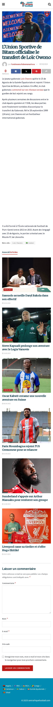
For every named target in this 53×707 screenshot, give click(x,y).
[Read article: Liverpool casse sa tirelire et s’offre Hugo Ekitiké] (26, 526)
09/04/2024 (43, 64)
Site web (6, 644)
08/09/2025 (6, 404)
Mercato (8, 290)
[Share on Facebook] (16, 71)
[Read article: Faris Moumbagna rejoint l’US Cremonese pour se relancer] (26, 425)
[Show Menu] (3, 4)
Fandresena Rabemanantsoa (23, 64)
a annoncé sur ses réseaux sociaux (27, 89)
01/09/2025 (6, 454)
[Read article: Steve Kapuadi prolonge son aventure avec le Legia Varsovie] (26, 325)
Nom (5, 618)
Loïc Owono (26, 78)
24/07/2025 (6, 554)
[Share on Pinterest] (36, 71)
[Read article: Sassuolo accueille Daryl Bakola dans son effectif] (26, 274)
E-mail (6, 631)
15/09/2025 (6, 353)
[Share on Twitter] (26, 71)
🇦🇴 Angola (7, 686)
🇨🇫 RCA (26, 686)
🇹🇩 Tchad (6, 692)
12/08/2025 (6, 504)
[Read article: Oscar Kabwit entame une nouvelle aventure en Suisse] (26, 375)
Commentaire (9, 583)
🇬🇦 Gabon (30, 243)
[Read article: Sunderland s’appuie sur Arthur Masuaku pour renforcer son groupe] (26, 475)
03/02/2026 (6, 303)
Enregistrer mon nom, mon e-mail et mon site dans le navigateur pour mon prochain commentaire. (27, 658)
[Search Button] (49, 4)
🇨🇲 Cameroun (8, 689)
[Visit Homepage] (26, 4)
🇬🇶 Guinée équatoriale (35, 689)
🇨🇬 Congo (36, 686)
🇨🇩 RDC (17, 686)
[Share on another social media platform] (46, 71)
